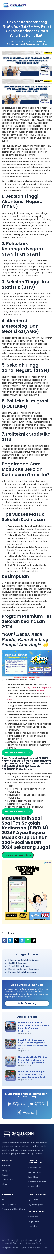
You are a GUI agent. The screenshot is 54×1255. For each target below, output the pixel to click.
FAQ (4, 1199)
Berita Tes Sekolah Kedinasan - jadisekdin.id (28, 44)
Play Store (31, 687)
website (40, 690)
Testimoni (7, 1179)
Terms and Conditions (13, 1209)
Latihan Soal (34, 1172)
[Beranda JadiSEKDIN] (14, 5)
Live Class (33, 1177)
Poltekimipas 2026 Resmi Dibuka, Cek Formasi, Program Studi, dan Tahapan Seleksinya (33, 1026)
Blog (4, 1184)
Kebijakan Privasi (10, 1247)
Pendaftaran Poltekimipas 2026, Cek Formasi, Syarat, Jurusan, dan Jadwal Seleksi (32, 1074)
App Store (47, 687)
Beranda (6, 1165)
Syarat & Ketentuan (30, 1247)
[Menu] (47, 5)
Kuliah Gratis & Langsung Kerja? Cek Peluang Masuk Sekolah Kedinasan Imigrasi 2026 (32, 1044)
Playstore (33, 1216)
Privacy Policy (9, 1204)
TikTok (35, 1199)
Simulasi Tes (34, 1167)
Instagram (37, 1204)
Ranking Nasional (37, 1181)
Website (32, 1226)
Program (6, 1170)
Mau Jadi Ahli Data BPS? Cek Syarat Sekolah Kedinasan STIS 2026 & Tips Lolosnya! (32, 1060)
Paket (5, 1175)
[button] (4, 940)
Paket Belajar (35, 1186)
